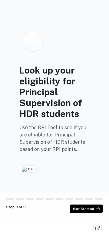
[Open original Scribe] (97, 228)
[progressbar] (10, 199)
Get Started (83, 209)
